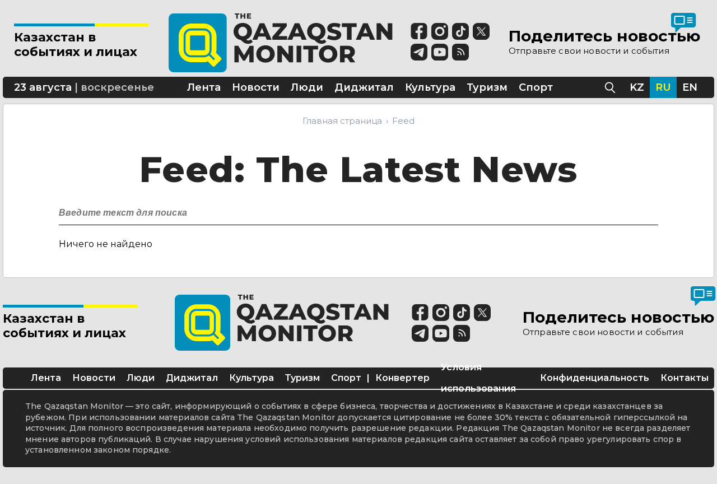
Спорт (346, 378)
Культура (251, 378)
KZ (637, 87)
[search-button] (648, 209)
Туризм (302, 378)
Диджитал (192, 378)
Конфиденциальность (594, 378)
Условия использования (478, 378)
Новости (93, 378)
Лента (46, 378)
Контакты (684, 378)
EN (689, 87)
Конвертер (402, 378)
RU (663, 87)
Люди (141, 378)
